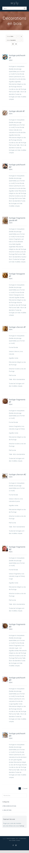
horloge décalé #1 (16, 111)
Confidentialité (22, 838)
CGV (17, 838)
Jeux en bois (7, 810)
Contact (18, 840)
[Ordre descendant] (21, 36)
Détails (5, 57)
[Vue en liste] (16, 44)
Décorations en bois (9, 806)
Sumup (22, 826)
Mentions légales (11, 838)
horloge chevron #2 (17, 474)
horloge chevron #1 (17, 327)
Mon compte (12, 840)
